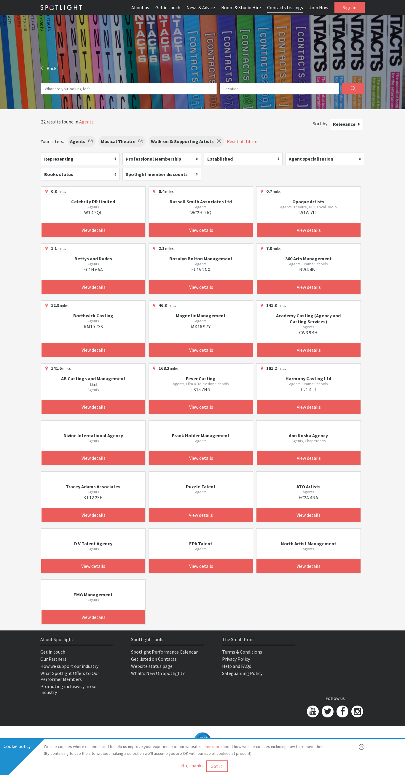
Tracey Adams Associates (93, 486)
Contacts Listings (285, 7)
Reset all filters (243, 141)
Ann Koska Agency (308, 435)
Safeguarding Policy (242, 673)
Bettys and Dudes (93, 258)
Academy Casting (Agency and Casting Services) (308, 318)
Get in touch (167, 7)
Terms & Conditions (242, 652)
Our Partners (53, 659)
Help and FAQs (236, 666)
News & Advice (200, 7)
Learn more (212, 746)
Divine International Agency (93, 435)
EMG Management (93, 595)
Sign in (349, 7)
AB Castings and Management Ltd (93, 381)
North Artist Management (308, 543)
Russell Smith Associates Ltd (201, 202)
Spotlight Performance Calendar (164, 652)
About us (140, 7)
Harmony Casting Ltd (308, 378)
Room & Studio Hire (241, 7)
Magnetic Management (201, 315)
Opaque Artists (308, 202)
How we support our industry (69, 666)
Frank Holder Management (200, 435)
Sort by (320, 123)
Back (51, 68)
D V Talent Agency (93, 543)
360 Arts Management (308, 258)
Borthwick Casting (93, 315)
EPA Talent (200, 543)
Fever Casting (201, 378)
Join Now (318, 7)
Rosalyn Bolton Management (200, 258)
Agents (86, 122)
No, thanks (192, 765)
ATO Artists (308, 486)
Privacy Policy (236, 659)
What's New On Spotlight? (158, 673)
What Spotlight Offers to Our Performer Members (69, 676)
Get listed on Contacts (154, 659)
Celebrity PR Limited (93, 202)
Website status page (152, 666)
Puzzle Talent (201, 486)
